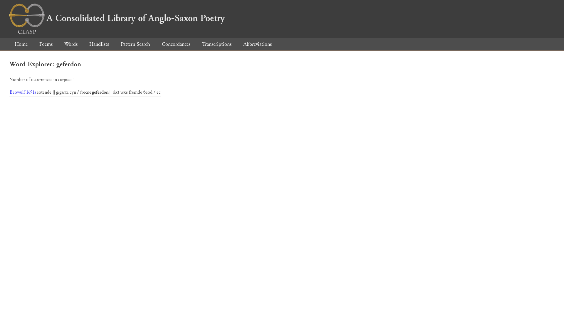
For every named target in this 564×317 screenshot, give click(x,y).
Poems (46, 44)
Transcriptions (216, 44)
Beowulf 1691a (23, 92)
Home (21, 44)
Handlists (99, 44)
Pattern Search (135, 44)
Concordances (176, 44)
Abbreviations (257, 44)
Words (71, 44)
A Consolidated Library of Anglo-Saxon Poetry (135, 18)
